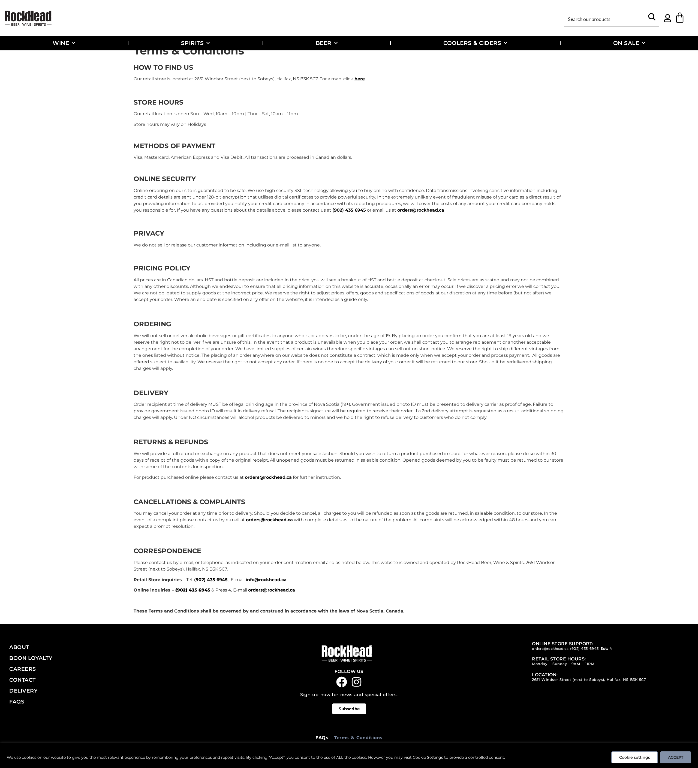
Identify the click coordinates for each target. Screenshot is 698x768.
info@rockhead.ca (266, 579)
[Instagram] (356, 681)
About (19, 647)
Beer (324, 42)
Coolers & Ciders (472, 42)
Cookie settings (634, 757)
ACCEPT (675, 757)
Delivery (23, 690)
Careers (22, 669)
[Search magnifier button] (652, 18)
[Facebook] (341, 681)
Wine (61, 42)
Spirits (192, 42)
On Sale (626, 42)
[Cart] (679, 17)
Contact (22, 679)
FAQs (16, 701)
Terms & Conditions (358, 737)
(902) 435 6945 (349, 210)
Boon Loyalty (30, 658)
